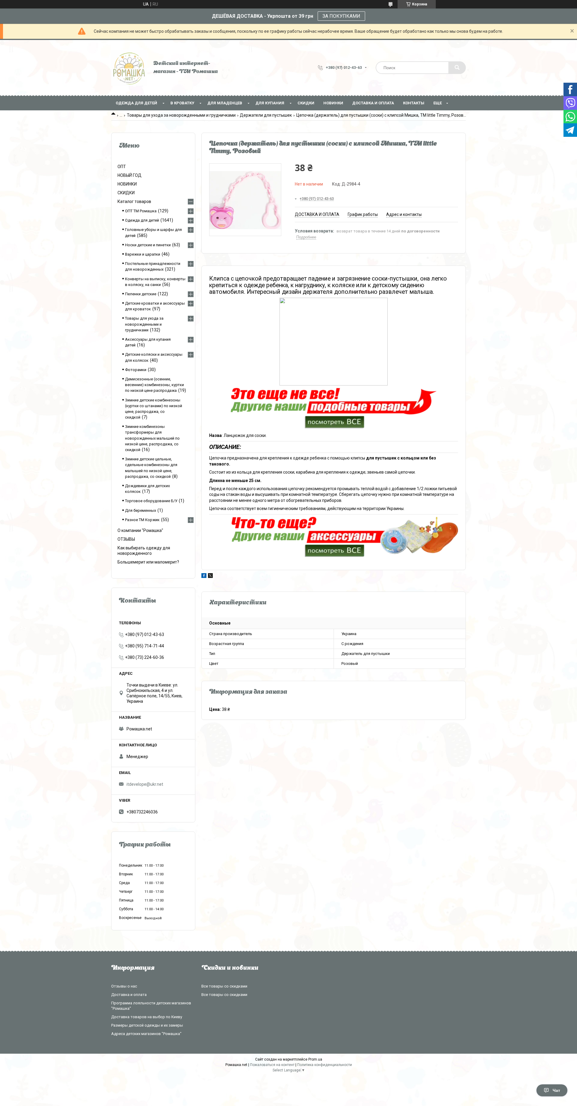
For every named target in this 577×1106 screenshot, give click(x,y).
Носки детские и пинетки (148, 245)
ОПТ (122, 166)
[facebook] (203, 576)
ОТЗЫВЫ (126, 539)
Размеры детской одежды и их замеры (147, 1025)
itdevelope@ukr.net (145, 784)
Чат (556, 1090)
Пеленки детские (140, 294)
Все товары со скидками (224, 986)
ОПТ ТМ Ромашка (141, 211)
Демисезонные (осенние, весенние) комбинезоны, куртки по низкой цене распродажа (154, 385)
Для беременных (140, 510)
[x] (210, 576)
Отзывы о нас (124, 986)
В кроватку (182, 103)
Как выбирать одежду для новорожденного (144, 550)
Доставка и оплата (373, 103)
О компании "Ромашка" (140, 530)
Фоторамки (135, 369)
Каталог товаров (134, 201)
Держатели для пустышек (266, 115)
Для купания (269, 103)
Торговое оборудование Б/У (151, 501)
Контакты (413, 103)
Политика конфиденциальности (324, 1065)
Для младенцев (224, 103)
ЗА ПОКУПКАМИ (341, 16)
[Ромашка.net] (129, 68)
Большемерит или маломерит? (148, 562)
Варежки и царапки (142, 254)
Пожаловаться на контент (272, 1065)
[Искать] (457, 67)
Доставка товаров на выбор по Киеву (146, 1017)
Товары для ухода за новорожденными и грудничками (181, 115)
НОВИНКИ (333, 103)
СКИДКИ (306, 103)
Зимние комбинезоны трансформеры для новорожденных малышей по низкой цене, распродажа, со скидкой (152, 438)
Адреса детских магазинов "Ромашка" (146, 1033)
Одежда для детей (136, 103)
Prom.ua (315, 1059)
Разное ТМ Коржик (142, 520)
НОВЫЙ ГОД (130, 175)
